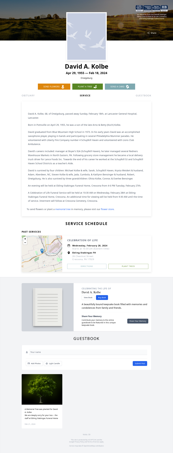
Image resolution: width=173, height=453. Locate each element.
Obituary (28, 95)
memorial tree (63, 209)
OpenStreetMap (89, 446)
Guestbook (143, 95)
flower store (107, 209)
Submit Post (140, 363)
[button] (42, 251)
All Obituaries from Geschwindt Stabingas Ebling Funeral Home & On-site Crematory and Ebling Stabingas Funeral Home (152, 17)
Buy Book (102, 297)
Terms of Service (93, 442)
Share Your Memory (137, 321)
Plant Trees (128, 266)
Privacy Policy (79, 442)
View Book (88, 297)
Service (85, 95)
